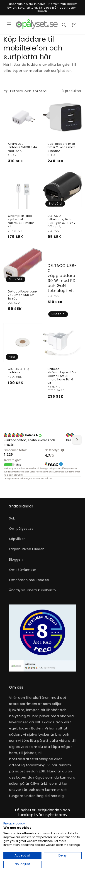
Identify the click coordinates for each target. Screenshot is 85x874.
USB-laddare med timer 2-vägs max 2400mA (61, 147)
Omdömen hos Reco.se (29, 580)
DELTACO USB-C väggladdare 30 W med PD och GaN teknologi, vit (62, 278)
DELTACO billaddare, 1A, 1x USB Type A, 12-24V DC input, (62, 221)
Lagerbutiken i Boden (27, 549)
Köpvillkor (17, 539)
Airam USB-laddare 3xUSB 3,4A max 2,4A (22, 147)
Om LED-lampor (22, 569)
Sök (12, 518)
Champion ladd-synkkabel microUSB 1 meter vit (21, 221)
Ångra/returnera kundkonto (32, 590)
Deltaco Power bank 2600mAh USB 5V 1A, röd (22, 295)
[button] (9, 23)
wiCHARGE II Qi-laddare (19, 370)
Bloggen (16, 559)
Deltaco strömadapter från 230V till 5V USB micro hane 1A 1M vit (62, 376)
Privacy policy (14, 823)
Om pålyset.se (21, 528)
